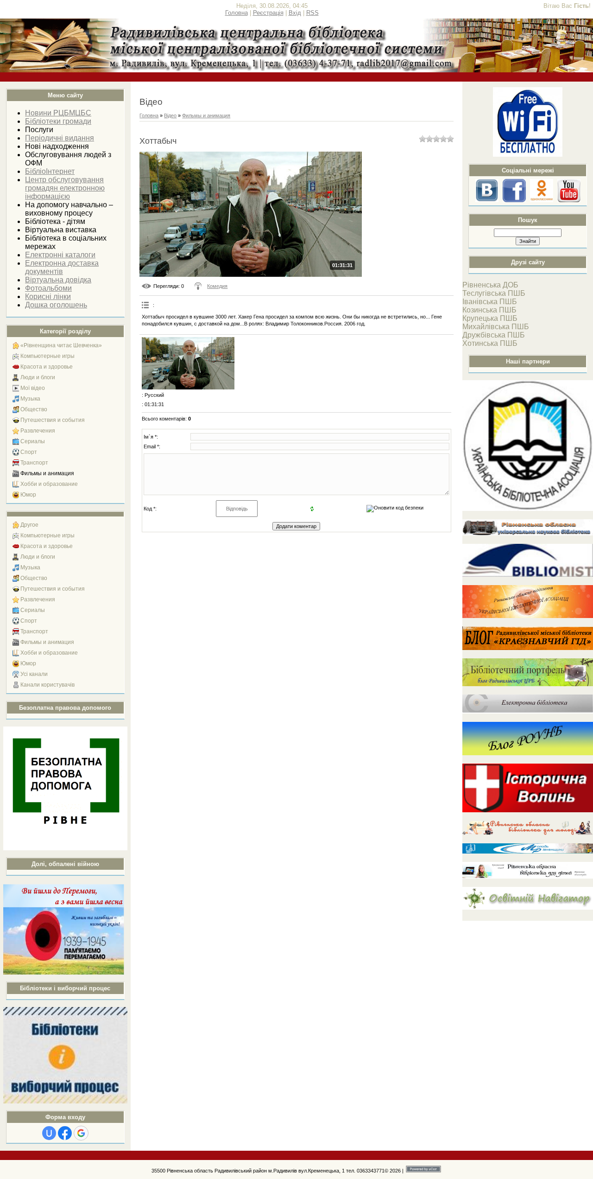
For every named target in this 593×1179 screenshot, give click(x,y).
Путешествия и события (52, 420)
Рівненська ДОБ (490, 285)
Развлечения (37, 430)
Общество (33, 409)
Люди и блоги (37, 377)
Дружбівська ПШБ (493, 335)
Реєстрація (268, 12)
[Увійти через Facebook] (65, 1133)
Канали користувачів (47, 685)
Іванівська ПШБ (489, 302)
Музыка (30, 398)
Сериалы (32, 441)
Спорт (28, 452)
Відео (170, 115)
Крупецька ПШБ (489, 318)
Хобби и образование (49, 484)
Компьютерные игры (47, 356)
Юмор (28, 494)
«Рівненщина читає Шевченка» (61, 345)
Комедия (217, 286)
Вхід (295, 12)
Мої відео (32, 388)
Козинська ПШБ (489, 310)
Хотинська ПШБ (489, 343)
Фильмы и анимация (47, 473)
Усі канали (34, 674)
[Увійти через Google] (81, 1133)
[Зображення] (188, 363)
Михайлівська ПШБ (495, 327)
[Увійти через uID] (49, 1133)
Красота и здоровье (46, 366)
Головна (236, 12)
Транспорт (34, 462)
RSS (312, 12)
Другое (29, 525)
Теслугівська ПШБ (493, 293)
